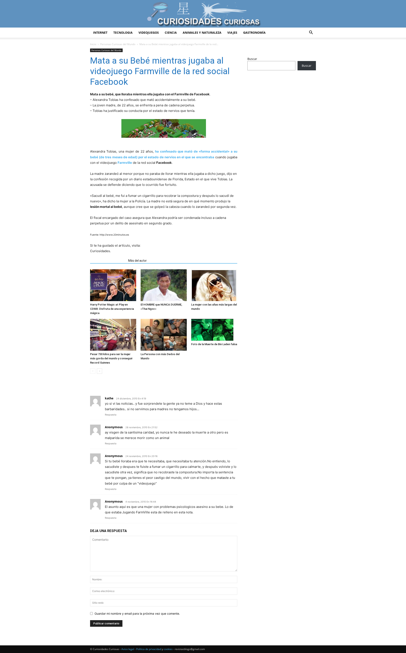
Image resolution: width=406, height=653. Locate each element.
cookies (168, 649)
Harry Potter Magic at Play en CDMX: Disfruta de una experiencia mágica (112, 309)
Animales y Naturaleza (202, 33)
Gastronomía (254, 33)
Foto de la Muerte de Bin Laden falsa (214, 344)
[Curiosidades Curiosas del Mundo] (203, 14)
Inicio (93, 44)
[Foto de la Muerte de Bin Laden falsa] (214, 330)
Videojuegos (149, 33)
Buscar (252, 59)
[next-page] (99, 371)
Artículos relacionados (108, 260)
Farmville (125, 163)
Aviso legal (127, 649)
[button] (311, 33)
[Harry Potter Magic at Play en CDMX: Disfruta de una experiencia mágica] (113, 285)
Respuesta (110, 414)
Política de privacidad (148, 649)
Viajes (232, 33)
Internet (100, 33)
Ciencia (171, 33)
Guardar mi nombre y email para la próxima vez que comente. (137, 613)
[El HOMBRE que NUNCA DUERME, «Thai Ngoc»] (164, 285)
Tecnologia (123, 33)
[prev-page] (92, 371)
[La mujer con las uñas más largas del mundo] (214, 285)
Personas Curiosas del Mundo (117, 44)
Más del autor (137, 260)
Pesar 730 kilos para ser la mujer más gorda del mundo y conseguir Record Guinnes (111, 358)
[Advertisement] (281, 107)
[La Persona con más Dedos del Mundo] (164, 335)
